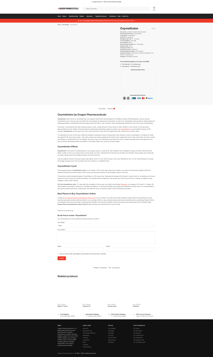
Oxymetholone (116, 267)
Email (108, 246)
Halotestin (136, 306)
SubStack (111, 342)
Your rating (61, 222)
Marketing (86, 335)
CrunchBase (112, 328)
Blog (84, 342)
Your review (62, 229)
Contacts (85, 344)
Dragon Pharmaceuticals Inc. (66, 353)
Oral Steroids (65, 24)
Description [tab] (102, 108)
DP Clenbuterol (138, 331)
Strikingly (111, 333)
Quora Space (112, 340)
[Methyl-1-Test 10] (69, 291)
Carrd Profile (112, 337)
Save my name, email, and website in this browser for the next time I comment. (83, 254)
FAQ (154, 10)
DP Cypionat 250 (138, 335)
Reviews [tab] (111, 108)
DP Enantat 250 (138, 337)
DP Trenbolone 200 (139, 342)
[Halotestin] (144, 291)
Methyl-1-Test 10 (63, 306)
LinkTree (110, 335)
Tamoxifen (124, 184)
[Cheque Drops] (119, 291)
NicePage (111, 331)
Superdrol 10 (86, 306)
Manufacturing (87, 331)
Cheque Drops (112, 306)
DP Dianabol (137, 333)
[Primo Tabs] (154, 28)
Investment (86, 340)
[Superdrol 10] (94, 291)
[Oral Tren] (152, 28)
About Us (85, 328)
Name (60, 246)
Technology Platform (89, 333)
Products (85, 337)
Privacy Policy (87, 347)
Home (59, 24)
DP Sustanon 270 (138, 340)
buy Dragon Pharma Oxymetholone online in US (80, 198)
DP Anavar (136, 328)
